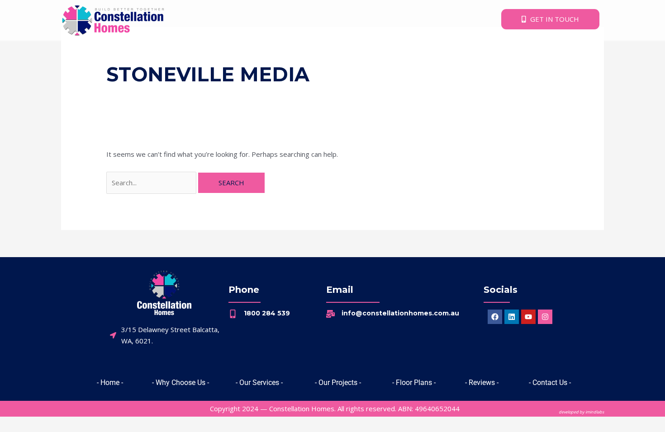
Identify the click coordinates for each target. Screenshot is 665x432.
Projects (247, 53)
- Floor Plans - (414, 382)
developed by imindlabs (581, 412)
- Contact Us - (550, 382)
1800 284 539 (267, 313)
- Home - (110, 382)
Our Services (190, 53)
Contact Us (402, 53)
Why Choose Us (128, 53)
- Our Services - (259, 382)
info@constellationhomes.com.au (400, 313)
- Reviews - (482, 382)
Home (78, 53)
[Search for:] (152, 182)
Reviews (356, 53)
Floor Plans (302, 53)
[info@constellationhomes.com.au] (330, 314)
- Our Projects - (338, 382)
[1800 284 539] (232, 314)
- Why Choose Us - (180, 382)
